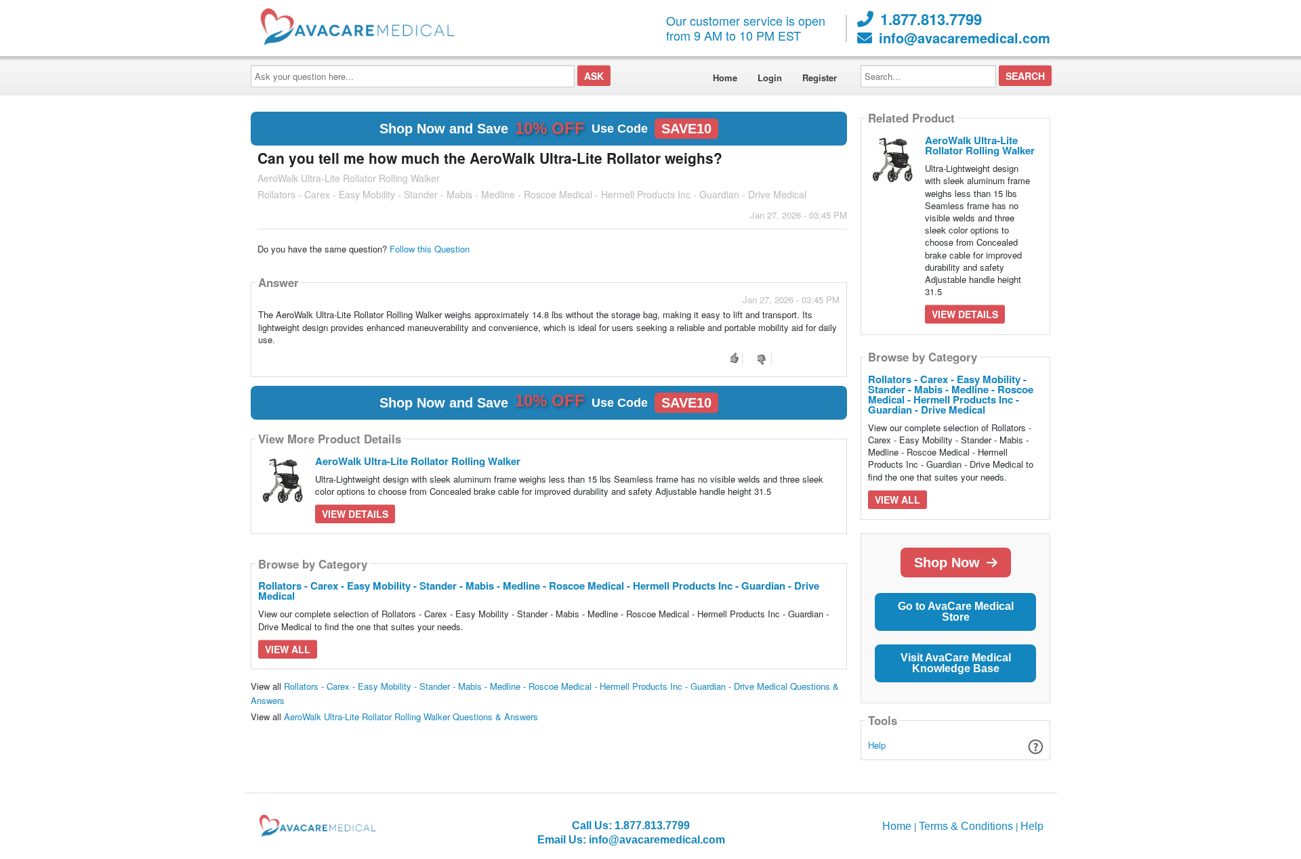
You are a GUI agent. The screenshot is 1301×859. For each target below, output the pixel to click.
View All (287, 649)
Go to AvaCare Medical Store (956, 611)
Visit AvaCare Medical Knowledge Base (956, 663)
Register (819, 77)
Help (877, 745)
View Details (355, 514)
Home (725, 77)
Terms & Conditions (966, 826)
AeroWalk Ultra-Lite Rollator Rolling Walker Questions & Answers (411, 716)
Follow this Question (430, 248)
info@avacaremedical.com (964, 37)
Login (770, 77)
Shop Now (947, 562)
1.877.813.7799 (931, 19)
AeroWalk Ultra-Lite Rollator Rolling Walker (417, 461)
